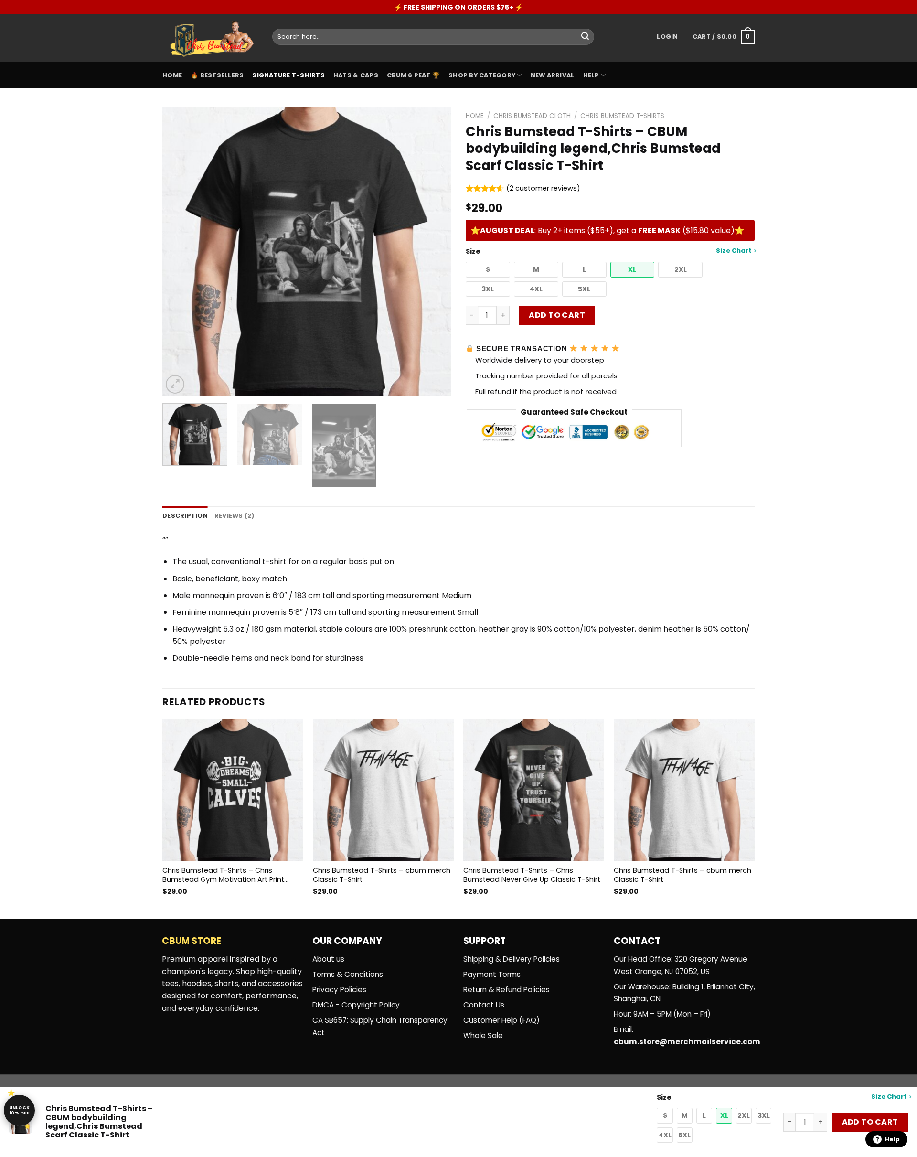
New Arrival (553, 75)
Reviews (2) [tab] (234, 516)
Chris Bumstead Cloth (532, 115)
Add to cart (557, 315)
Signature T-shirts (288, 75)
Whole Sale (483, 1035)
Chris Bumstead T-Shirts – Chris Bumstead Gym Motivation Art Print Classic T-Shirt (223, 875)
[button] (488, 270)
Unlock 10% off (19, 1110)
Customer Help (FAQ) (501, 1020)
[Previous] (180, 252)
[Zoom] (175, 384)
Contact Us (483, 1005)
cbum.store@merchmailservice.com (687, 1042)
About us (328, 959)
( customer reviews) (543, 188)
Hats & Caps (355, 75)
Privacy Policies (339, 990)
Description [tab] (185, 516)
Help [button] (892, 1139)
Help (591, 75)
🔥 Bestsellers (217, 75)
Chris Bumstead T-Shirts (622, 115)
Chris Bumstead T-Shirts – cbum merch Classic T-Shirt (381, 875)
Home (172, 75)
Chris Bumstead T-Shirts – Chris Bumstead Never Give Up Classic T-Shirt (531, 875)
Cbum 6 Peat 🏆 (413, 75)
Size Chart (734, 250)
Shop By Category (481, 75)
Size (609, 251)
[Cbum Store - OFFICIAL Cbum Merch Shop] (210, 38)
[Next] (433, 252)
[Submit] (585, 37)
